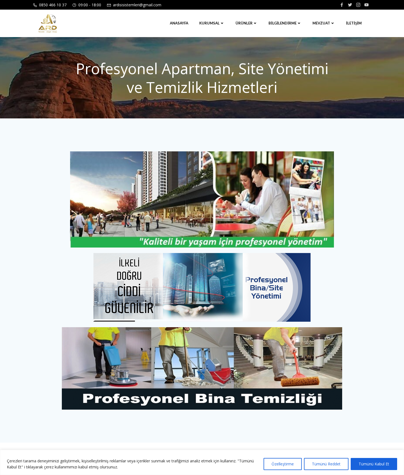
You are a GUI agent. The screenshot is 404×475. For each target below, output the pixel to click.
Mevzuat (321, 23)
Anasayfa (179, 23)
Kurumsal (209, 23)
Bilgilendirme (283, 23)
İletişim (354, 23)
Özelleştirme (283, 463)
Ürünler (244, 23)
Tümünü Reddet (326, 463)
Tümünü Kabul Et (374, 463)
